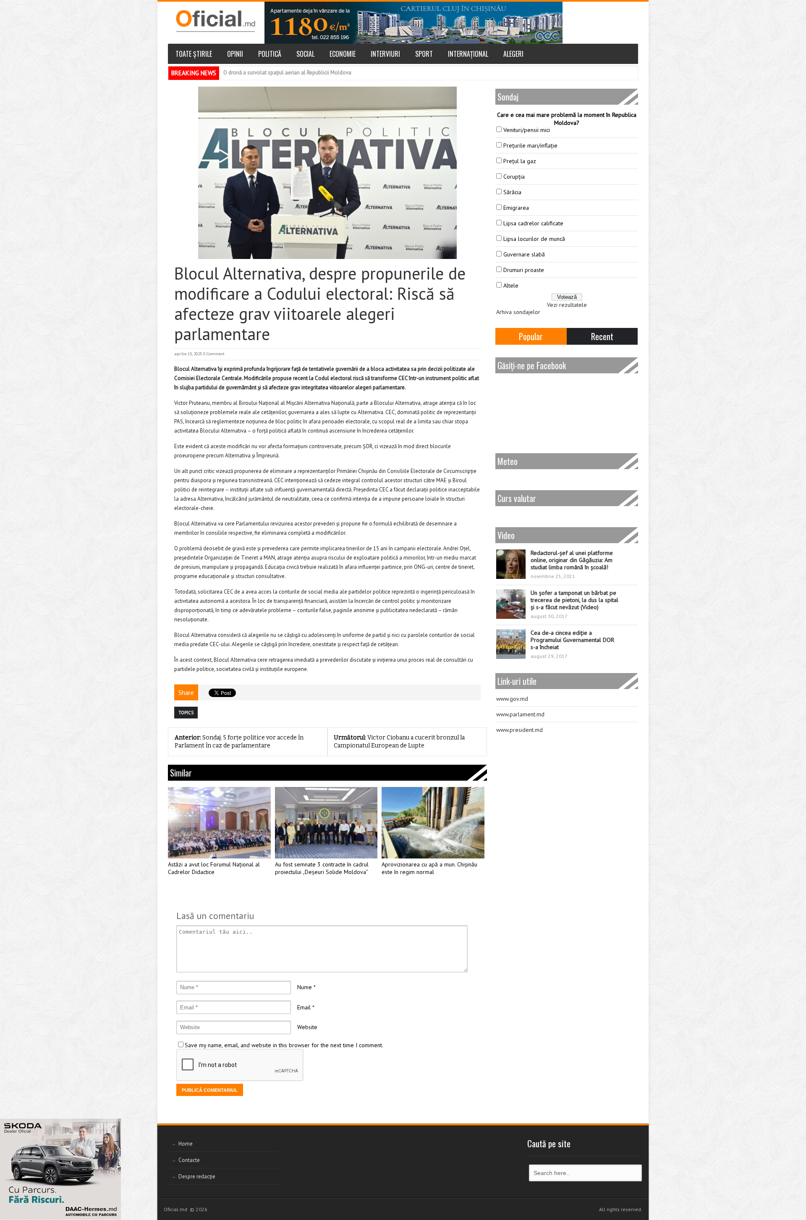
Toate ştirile (193, 54)
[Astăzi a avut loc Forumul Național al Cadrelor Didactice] (219, 822)
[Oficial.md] (215, 21)
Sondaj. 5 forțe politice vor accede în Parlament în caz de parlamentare (239, 741)
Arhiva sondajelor (518, 312)
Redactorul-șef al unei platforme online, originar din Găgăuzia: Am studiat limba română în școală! (572, 560)
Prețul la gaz (519, 161)
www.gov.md (512, 698)
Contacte (189, 1160)
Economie (343, 54)
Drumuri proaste (523, 270)
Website (307, 1027)
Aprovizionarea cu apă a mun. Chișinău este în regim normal (429, 868)
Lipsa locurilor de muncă (534, 239)
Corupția (514, 176)
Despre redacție (196, 1176)
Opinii (235, 54)
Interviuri (385, 54)
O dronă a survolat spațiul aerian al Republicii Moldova (287, 72)
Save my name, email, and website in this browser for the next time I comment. (284, 1045)
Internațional (468, 54)
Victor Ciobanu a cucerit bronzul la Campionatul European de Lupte (399, 741)
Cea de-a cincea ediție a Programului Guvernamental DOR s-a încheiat (572, 640)
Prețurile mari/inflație (530, 145)
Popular (531, 336)
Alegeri (513, 54)
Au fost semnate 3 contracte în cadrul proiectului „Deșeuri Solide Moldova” (322, 868)
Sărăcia (512, 192)
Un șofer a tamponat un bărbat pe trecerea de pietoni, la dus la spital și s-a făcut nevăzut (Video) (574, 600)
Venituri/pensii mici (526, 130)
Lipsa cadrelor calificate (533, 223)
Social (305, 54)
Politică (269, 54)
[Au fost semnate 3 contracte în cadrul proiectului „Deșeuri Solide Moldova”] (326, 822)
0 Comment (214, 353)
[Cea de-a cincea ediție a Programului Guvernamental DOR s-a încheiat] (511, 644)
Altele (510, 285)
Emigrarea (516, 207)
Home (185, 1143)
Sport (424, 54)
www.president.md (519, 730)
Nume (304, 987)
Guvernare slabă (524, 254)
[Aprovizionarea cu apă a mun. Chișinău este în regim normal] (433, 822)
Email (304, 1007)
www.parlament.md (520, 714)
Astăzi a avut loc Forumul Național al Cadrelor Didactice (214, 868)
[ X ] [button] (111, 1126)
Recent (602, 336)
